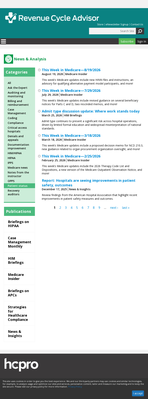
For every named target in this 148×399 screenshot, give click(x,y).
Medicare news (18, 167)
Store (100, 24)
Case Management (17, 111)
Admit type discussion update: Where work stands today (91, 111)
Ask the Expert (17, 88)
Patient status (17, 186)
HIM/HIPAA (15, 153)
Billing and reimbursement (18, 103)
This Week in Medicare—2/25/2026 (71, 156)
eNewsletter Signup (117, 24)
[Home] (52, 17)
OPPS (11, 181)
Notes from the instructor (18, 174)
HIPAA (11, 158)
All (9, 83)
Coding (12, 118)
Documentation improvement (18, 146)
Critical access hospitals (17, 129)
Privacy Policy (75, 386)
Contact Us (137, 24)
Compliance (16, 123)
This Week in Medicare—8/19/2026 (71, 70)
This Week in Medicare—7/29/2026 (71, 90)
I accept (138, 393)
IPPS (10, 163)
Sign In (141, 41)
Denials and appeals (16, 138)
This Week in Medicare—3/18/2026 (71, 135)
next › (114, 207)
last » (126, 207)
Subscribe (127, 41)
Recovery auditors (14, 192)
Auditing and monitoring (16, 94)
